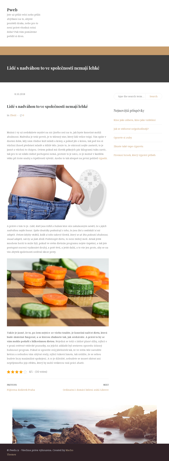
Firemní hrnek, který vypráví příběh (135, 155)
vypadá (102, 158)
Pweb (12, 10)
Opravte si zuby (123, 137)
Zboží (13, 115)
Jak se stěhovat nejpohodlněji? (131, 129)
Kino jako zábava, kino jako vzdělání (135, 120)
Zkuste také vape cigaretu (128, 146)
